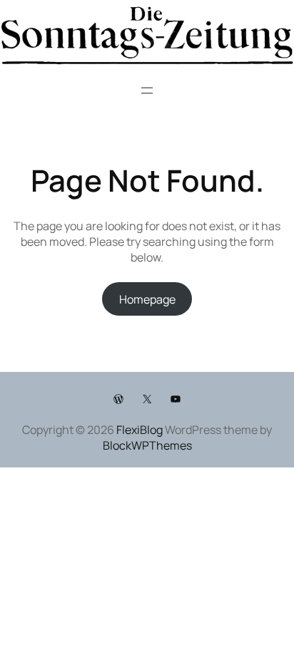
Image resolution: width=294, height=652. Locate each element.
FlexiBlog (139, 430)
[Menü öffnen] (147, 90)
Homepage (147, 299)
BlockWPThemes (147, 445)
